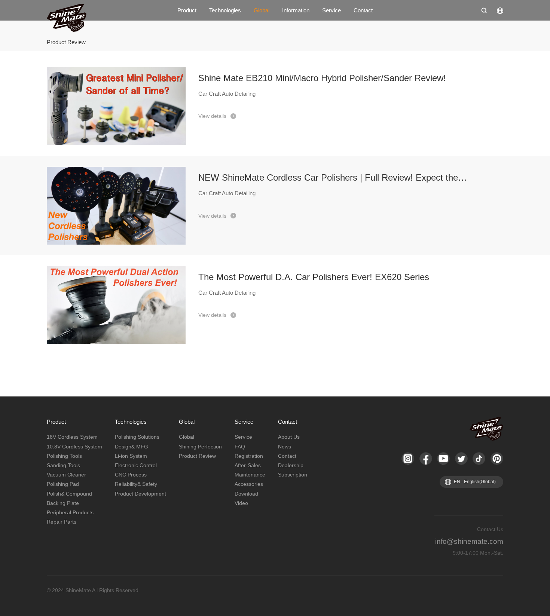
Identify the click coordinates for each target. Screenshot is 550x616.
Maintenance (250, 475)
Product (186, 10)
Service (331, 10)
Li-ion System (131, 456)
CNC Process (131, 475)
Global (261, 10)
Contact (363, 10)
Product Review (197, 456)
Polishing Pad (63, 484)
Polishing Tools (64, 456)
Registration (249, 456)
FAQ (240, 447)
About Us (289, 437)
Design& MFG (131, 447)
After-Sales (248, 465)
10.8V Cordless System (74, 447)
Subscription (292, 475)
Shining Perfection (200, 447)
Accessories (249, 484)
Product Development (140, 494)
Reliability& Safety (136, 484)
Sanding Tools (63, 465)
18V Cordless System (72, 437)
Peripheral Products (70, 512)
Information (295, 10)
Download (246, 494)
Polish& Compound (69, 494)
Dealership (290, 465)
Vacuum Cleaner (66, 475)
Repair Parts (61, 522)
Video (241, 503)
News (284, 447)
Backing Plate (63, 503)
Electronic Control (136, 465)
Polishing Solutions (137, 437)
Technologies (225, 10)
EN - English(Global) (475, 481)
